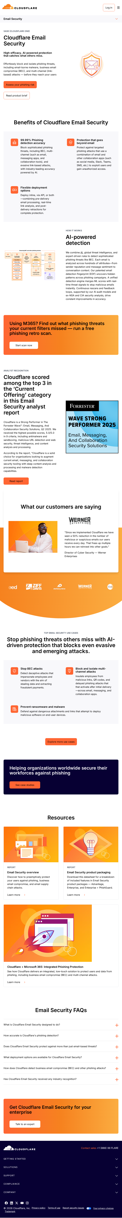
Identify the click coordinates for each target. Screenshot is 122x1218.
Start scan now (23, 345)
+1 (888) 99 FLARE (107, 1147)
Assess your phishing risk (20, 84)
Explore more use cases (61, 741)
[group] (61, 531)
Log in (108, 7)
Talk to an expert (24, 1124)
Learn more (13, 894)
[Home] (20, 8)
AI (81, 252)
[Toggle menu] (118, 7)
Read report (16, 481)
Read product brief (16, 95)
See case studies (24, 784)
